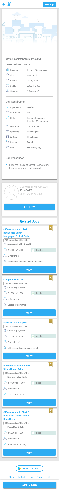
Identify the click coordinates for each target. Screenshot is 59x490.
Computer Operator (13, 279)
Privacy (40, 477)
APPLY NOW (30, 485)
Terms (30, 477)
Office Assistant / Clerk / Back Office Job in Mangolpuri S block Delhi (16, 233)
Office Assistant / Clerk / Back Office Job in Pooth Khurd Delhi (16, 415)
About (11, 477)
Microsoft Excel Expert (15, 322)
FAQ (48, 477)
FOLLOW (29, 207)
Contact (21, 477)
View (29, 269)
